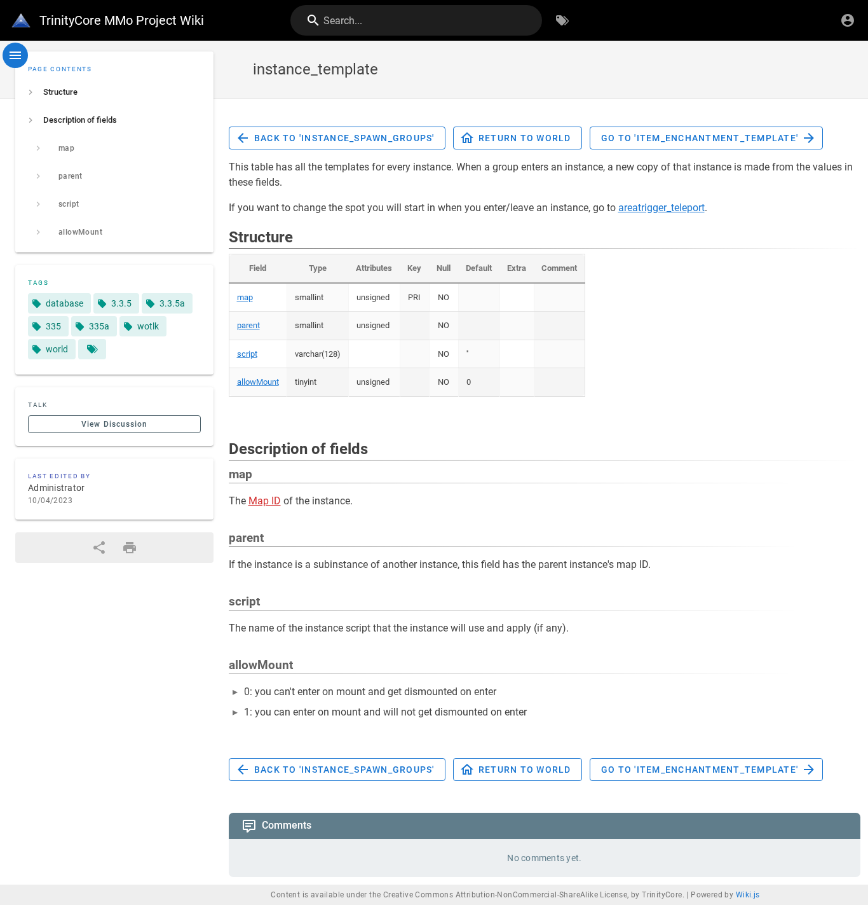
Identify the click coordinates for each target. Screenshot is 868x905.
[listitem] (114, 92)
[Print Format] (129, 547)
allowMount (258, 382)
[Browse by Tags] (562, 20)
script (247, 354)
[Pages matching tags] (92, 349)
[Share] (99, 547)
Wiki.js (748, 894)
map (245, 297)
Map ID (264, 501)
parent (248, 325)
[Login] (847, 20)
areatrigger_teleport (661, 208)
